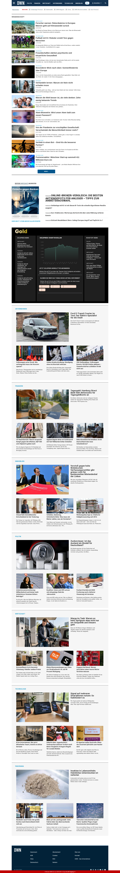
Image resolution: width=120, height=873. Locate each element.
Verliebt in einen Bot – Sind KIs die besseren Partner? (56, 143)
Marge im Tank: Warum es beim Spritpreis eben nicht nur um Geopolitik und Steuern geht (85, 621)
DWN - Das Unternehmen (82, 859)
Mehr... (46, 171)
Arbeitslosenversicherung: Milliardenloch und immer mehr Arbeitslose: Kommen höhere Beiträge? (27, 593)
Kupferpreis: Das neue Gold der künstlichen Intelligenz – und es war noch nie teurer (93, 257)
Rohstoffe (56, 286)
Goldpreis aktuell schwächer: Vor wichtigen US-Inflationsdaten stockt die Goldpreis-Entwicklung (24, 268)
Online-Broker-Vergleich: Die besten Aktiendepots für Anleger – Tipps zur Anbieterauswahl (74, 198)
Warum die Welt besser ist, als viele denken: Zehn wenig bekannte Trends (58, 99)
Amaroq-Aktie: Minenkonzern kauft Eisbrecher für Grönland (24, 245)
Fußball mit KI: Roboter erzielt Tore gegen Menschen (54, 39)
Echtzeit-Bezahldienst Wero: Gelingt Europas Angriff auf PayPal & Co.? (77, 220)
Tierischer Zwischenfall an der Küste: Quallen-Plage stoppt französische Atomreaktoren (88, 822)
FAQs (31, 859)
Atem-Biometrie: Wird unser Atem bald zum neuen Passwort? (55, 113)
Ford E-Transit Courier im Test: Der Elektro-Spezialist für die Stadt (84, 315)
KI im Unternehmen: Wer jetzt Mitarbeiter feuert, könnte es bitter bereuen (29, 744)
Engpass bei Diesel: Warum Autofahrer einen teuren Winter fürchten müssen (88, 669)
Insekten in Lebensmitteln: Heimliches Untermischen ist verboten (84, 773)
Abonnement (56, 852)
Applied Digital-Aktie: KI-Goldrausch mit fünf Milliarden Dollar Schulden (60, 441)
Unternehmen (57, 3)
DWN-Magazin (60, 9)
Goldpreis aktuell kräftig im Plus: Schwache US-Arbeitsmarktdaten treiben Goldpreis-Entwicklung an (25, 281)
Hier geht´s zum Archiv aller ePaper (26, 221)
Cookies (55, 855)
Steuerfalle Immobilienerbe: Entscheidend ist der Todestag (27, 516)
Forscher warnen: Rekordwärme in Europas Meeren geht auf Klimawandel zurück (55, 24)
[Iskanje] (105, 2)
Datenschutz (34, 862)
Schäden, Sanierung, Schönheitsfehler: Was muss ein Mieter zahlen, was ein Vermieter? (59, 517)
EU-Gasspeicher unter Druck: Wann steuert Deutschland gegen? (93, 276)
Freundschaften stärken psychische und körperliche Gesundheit (54, 54)
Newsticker (15, 9)
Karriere (55, 862)
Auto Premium (94, 9)
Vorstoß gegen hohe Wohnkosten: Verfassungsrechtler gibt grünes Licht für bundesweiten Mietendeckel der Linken (84, 471)
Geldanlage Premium (37, 9)
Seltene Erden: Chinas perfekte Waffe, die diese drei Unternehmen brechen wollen (94, 246)
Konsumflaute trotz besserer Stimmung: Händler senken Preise (28, 668)
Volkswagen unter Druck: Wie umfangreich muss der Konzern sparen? (27, 364)
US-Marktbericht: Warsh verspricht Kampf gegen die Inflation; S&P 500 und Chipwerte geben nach (29, 442)
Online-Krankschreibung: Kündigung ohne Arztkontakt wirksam (60, 363)
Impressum (33, 852)
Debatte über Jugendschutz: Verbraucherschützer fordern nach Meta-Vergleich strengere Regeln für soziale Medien (59, 745)
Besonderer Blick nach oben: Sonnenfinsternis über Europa (57, 69)
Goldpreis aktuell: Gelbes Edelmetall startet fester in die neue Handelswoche (25, 255)
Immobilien (79, 3)
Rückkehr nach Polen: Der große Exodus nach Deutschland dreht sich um (27, 822)
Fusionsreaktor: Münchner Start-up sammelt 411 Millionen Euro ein (57, 158)
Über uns (77, 852)
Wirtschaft (47, 3)
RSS (54, 859)
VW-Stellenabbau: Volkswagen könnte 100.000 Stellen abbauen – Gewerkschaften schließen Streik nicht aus (89, 365)
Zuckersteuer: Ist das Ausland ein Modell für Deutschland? (81, 543)
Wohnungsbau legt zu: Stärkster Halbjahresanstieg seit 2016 (88, 516)
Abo (87, 3)
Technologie (68, 3)
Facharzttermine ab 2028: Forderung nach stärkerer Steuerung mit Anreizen (86, 592)
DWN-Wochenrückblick (80, 9)
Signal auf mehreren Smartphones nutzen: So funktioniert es (82, 695)
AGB (31, 855)
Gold (43, 290)
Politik (29, 3)
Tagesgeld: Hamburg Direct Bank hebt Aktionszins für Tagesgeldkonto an (84, 393)
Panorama (39, 51)
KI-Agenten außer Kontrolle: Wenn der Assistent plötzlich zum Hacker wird (89, 744)
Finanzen (37, 3)
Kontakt (77, 855)
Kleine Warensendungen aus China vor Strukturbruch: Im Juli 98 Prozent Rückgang (59, 669)
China (69, 9)
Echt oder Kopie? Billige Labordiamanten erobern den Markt (94, 267)
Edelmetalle (49, 9)
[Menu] (13, 3)
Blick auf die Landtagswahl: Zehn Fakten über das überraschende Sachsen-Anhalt (59, 822)
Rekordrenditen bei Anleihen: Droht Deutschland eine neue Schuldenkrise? (89, 442)
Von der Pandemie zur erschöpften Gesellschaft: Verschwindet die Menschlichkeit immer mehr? (57, 128)
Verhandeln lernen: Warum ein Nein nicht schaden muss (54, 84)
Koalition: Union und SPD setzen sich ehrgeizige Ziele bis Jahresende (58, 592)
